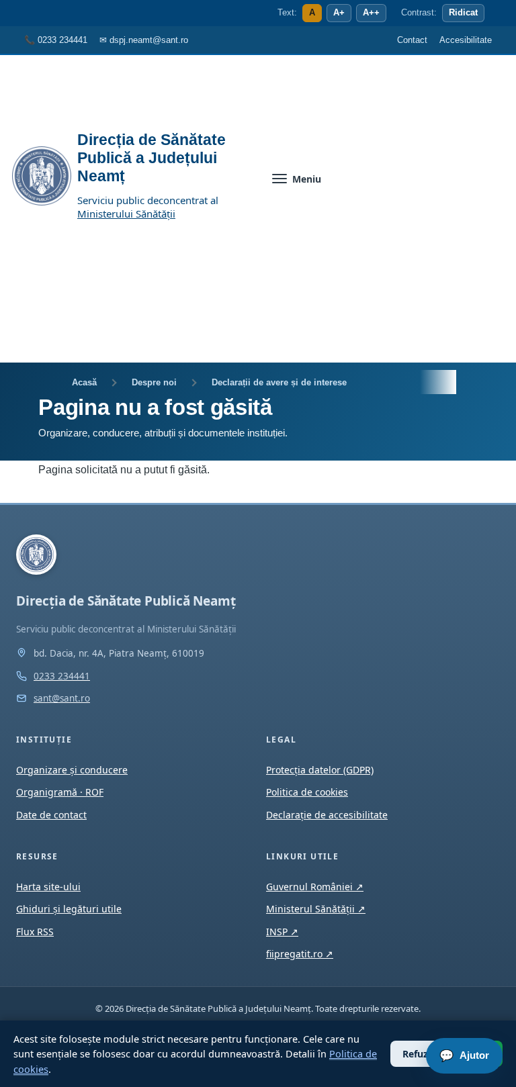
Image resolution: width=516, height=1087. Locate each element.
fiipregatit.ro (299, 953)
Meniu (306, 179)
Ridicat (463, 12)
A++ (371, 12)
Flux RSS (35, 931)
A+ (339, 12)
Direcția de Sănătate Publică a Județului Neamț (151, 158)
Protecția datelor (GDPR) (320, 769)
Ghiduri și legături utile (69, 908)
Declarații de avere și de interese (279, 382)
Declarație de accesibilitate (327, 814)
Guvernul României (314, 886)
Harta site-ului (48, 886)
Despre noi (154, 382)
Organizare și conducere (72, 769)
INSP (282, 931)
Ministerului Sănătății (126, 213)
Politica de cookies (307, 792)
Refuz (415, 1053)
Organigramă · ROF (59, 792)
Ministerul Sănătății (316, 908)
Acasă (84, 382)
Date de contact (51, 814)
